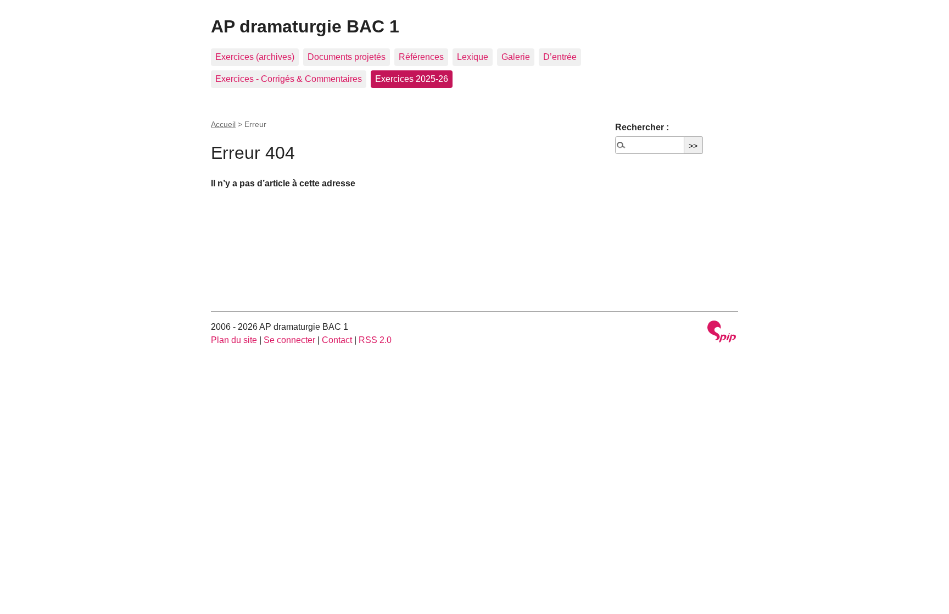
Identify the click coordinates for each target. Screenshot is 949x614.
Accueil (223, 124)
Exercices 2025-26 (411, 79)
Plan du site (234, 340)
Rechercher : (642, 127)
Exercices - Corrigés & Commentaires (288, 79)
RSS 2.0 (375, 340)
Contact (337, 340)
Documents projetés (347, 57)
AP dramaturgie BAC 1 (305, 26)
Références (421, 57)
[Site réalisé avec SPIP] (721, 332)
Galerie (515, 57)
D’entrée (560, 57)
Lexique (472, 57)
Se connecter (289, 340)
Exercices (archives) (254, 57)
